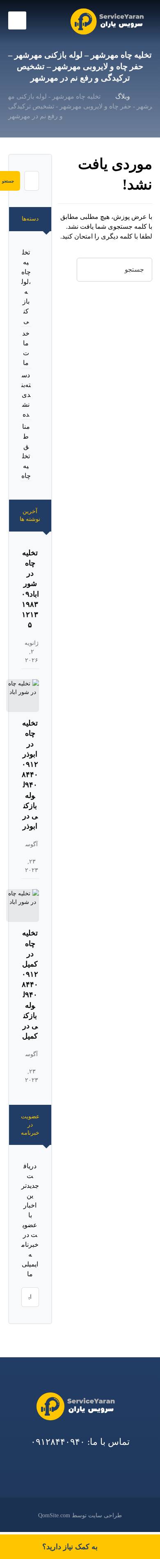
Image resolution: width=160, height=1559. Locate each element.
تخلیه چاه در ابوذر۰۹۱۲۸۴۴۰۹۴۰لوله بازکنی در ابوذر (30, 774)
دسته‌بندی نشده (26, 395)
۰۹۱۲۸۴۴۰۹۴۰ (58, 1442)
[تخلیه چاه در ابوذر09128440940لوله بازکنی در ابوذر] (22, 695)
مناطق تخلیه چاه (26, 451)
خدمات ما (26, 348)
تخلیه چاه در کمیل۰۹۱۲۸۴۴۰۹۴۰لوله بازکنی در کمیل (30, 984)
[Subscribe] (31, 1297)
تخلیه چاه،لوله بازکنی (26, 286)
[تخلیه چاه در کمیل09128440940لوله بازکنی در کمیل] (22, 905)
